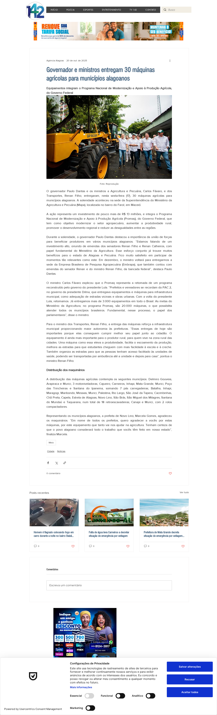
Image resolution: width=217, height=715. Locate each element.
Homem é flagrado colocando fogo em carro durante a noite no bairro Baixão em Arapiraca (54, 534)
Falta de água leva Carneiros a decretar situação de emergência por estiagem (109, 534)
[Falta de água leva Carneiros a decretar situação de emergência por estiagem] (109, 512)
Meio (51, 442)
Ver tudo (184, 492)
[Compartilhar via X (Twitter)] (56, 462)
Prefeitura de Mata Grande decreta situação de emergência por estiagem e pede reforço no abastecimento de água (164, 534)
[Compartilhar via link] (64, 462)
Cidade (50, 451)
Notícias (61, 451)
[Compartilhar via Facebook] (48, 462)
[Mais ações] (170, 60)
